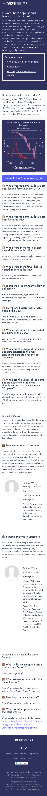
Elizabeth (28, 721)
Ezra (22, 724)
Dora (12, 691)
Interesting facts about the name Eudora (21, 73)
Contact (15, 758)
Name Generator (20, 753)
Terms (30, 758)
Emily (4, 724)
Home (8, 753)
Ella (17, 724)
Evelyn (19, 721)
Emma (5, 721)
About (23, 758)
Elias (28, 724)
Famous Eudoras (14, 66)
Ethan (11, 724)
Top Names (33, 753)
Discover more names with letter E (19, 727)
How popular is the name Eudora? (23, 61)
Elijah (12, 721)
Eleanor (38, 721)
